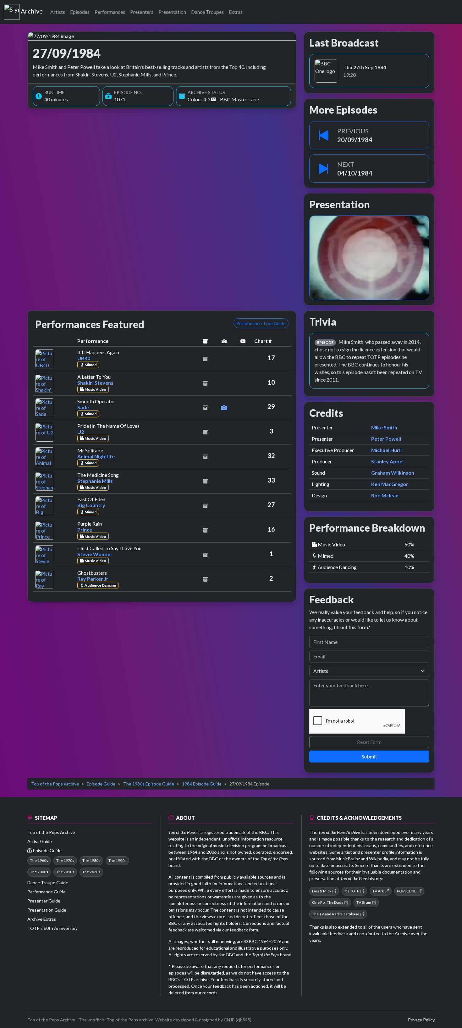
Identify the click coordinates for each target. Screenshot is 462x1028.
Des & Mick (321, 891)
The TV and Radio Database (335, 914)
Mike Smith (384, 427)
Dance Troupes (207, 12)
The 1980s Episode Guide (148, 783)
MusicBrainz (348, 858)
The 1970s (65, 860)
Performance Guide (46, 891)
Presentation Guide (46, 910)
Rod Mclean (385, 495)
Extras (236, 12)
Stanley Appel (387, 461)
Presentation (172, 12)
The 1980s (91, 860)
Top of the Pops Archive (55, 783)
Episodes (80, 12)
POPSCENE (406, 891)
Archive (31, 10)
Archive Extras (41, 919)
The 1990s (117, 860)
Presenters (141, 12)
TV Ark (378, 891)
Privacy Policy (421, 1019)
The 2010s (65, 871)
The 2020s (91, 871)
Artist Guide (39, 841)
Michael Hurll (386, 450)
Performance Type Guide (261, 323)
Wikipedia (378, 858)
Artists (57, 12)
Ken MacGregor (389, 484)
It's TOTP (351, 891)
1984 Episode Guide (202, 783)
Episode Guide (101, 783)
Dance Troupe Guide (47, 882)
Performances (110, 12)
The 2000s (39, 871)
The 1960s (39, 860)
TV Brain (363, 902)
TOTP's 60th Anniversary (52, 928)
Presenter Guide (43, 900)
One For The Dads (327, 902)
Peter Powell (386, 439)
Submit (369, 756)
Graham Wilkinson (392, 473)
